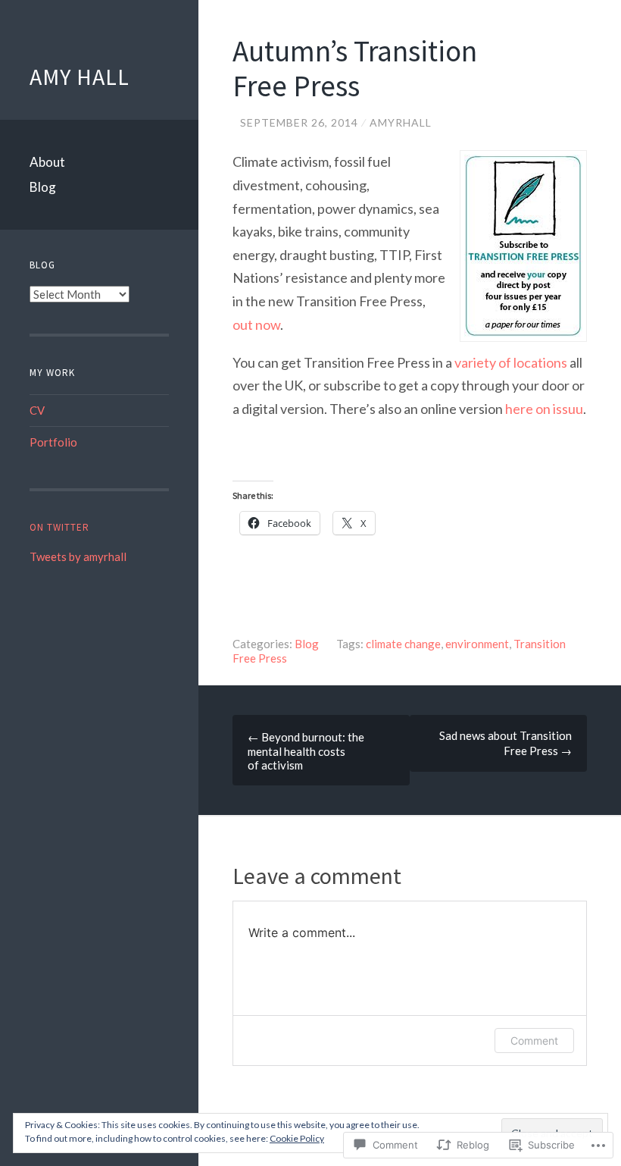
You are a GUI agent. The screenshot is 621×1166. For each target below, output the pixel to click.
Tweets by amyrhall (78, 556)
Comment (534, 1040)
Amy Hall (80, 76)
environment (477, 643)
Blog (43, 187)
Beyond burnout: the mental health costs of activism (306, 751)
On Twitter (59, 527)
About (47, 162)
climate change (403, 643)
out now (256, 324)
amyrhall (401, 122)
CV (37, 410)
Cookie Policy (297, 1138)
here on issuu (544, 408)
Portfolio (53, 442)
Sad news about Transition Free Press (505, 743)
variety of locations (509, 362)
